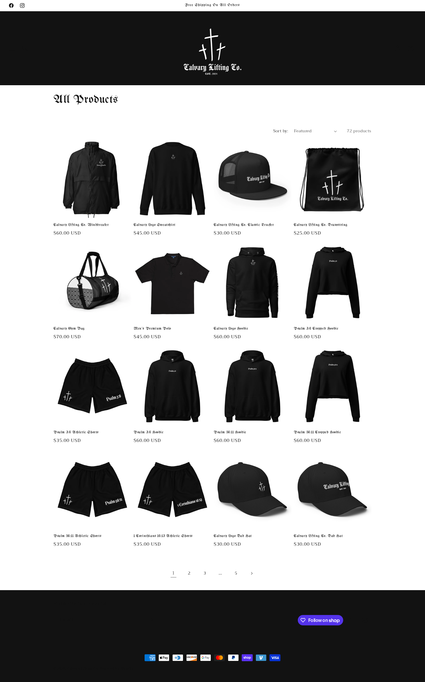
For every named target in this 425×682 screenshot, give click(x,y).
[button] (12, 48)
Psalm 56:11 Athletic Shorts (77, 536)
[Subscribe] (151, 620)
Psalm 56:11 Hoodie (230, 432)
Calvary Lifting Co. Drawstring (321, 225)
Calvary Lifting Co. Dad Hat (318, 536)
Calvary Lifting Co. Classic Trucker (244, 225)
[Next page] (251, 573)
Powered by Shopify (117, 668)
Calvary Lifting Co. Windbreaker (81, 225)
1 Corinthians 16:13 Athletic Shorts (163, 536)
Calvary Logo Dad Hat (233, 536)
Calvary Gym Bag (69, 328)
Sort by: (280, 130)
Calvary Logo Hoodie (231, 328)
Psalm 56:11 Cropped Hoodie (317, 432)
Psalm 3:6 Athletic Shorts (76, 432)
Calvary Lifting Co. (83, 668)
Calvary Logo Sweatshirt (154, 225)
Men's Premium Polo (152, 328)
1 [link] (173, 573)
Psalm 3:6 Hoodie (149, 432)
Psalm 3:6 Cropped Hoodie (316, 328)
